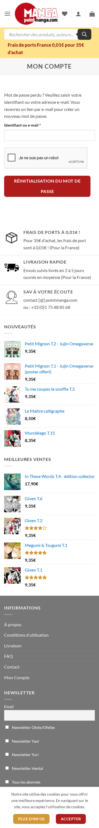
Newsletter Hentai (27, 768)
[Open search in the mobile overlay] (47, 34)
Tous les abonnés (25, 782)
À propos (12, 624)
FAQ (8, 656)
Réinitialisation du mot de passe (47, 186)
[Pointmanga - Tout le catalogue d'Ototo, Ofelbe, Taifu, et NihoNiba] (36, 14)
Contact (12, 666)
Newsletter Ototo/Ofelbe (33, 727)
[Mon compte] (78, 14)
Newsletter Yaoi (25, 741)
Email (9, 706)
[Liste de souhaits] (64, 14)
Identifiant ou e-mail (32, 124)
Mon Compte (16, 677)
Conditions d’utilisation (26, 634)
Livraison (12, 645)
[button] (7, 13)
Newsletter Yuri (25, 754)
